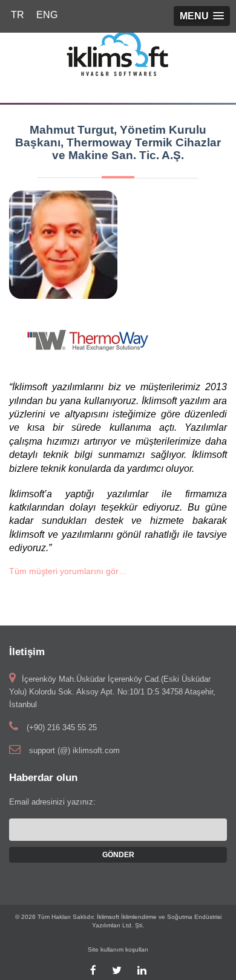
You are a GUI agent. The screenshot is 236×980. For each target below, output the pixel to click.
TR (17, 15)
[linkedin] (141, 970)
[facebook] (93, 970)
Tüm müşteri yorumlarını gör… (68, 571)
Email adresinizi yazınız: (52, 801)
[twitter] (117, 970)
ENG (46, 15)
